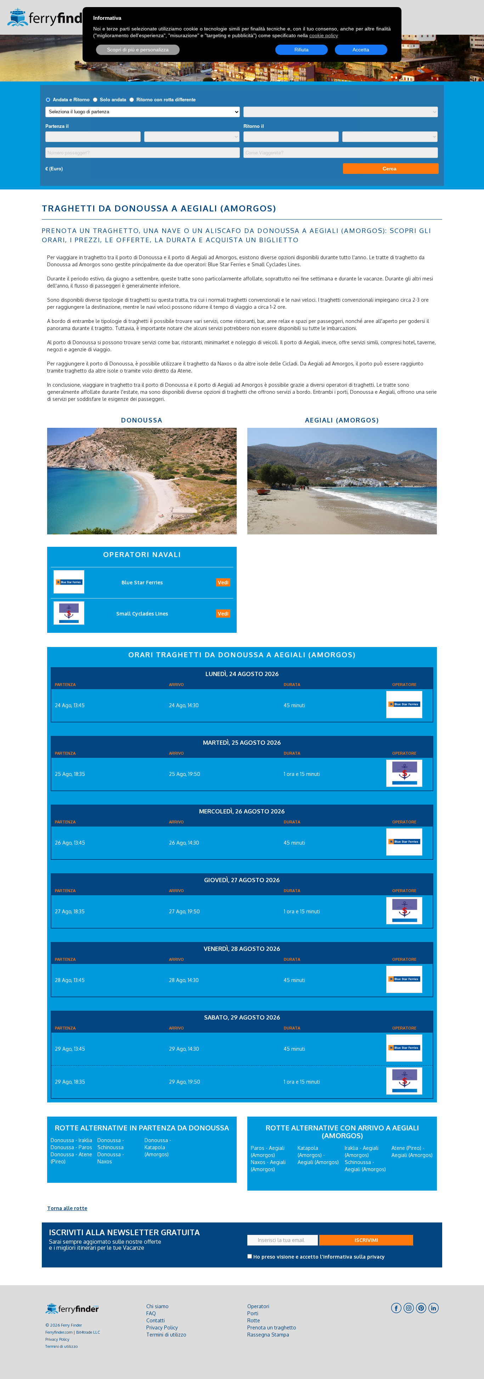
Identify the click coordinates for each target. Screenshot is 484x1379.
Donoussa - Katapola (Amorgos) (158, 1147)
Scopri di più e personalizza (138, 49)
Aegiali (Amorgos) (342, 420)
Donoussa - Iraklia (71, 1140)
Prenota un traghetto (271, 1327)
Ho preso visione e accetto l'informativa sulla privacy (319, 1257)
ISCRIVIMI (366, 1240)
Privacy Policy (57, 1339)
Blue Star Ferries (142, 582)
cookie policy (323, 35)
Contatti (155, 1320)
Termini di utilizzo (61, 1346)
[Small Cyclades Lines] (404, 773)
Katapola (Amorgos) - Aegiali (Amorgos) (318, 1155)
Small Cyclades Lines (142, 614)
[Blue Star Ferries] (404, 704)
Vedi (223, 582)
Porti (252, 1313)
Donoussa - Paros (71, 1147)
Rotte (253, 1320)
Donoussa (142, 420)
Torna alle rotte (67, 1208)
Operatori (258, 1306)
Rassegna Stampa (268, 1335)
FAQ (151, 1313)
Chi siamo (157, 1306)
